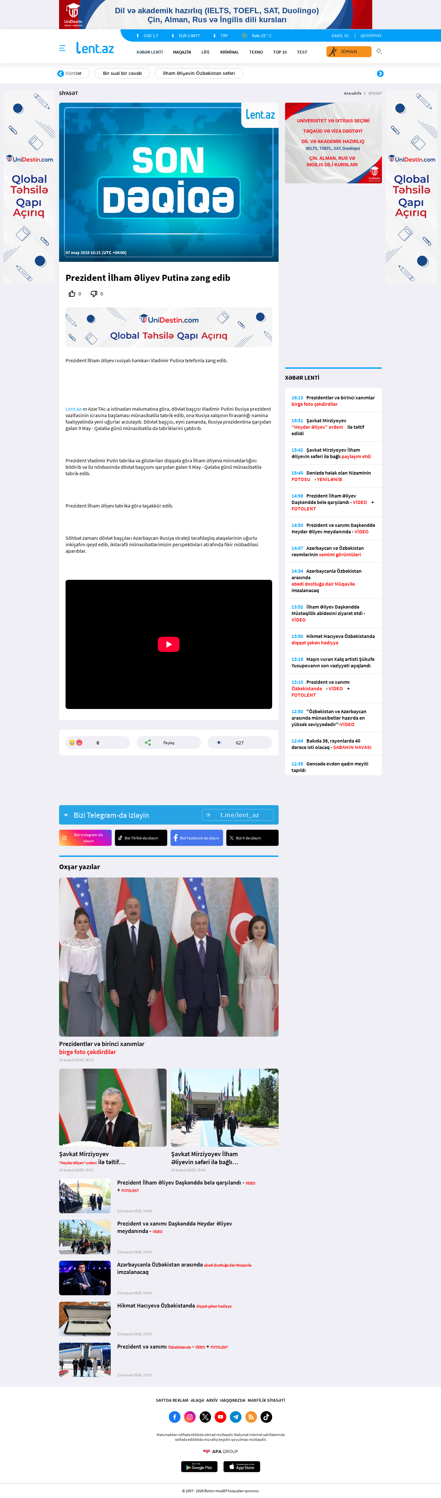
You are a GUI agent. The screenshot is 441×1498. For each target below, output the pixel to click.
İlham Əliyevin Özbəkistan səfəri (199, 73)
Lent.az (73, 408)
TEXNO (256, 52)
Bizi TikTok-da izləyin (141, 838)
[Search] (379, 50)
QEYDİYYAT (371, 35)
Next (380, 74)
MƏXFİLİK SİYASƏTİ (266, 1400)
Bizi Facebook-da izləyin (199, 838)
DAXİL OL (340, 35)
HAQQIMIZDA (232, 1400)
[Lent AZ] (95, 48)
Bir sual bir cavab (122, 73)
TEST (302, 52)
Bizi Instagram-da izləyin (88, 837)
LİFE (205, 52)
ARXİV (212, 1400)
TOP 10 (280, 52)
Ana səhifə (352, 93)
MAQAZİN (182, 52)
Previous (61, 74)
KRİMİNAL (229, 52)
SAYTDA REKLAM (172, 1400)
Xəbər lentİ (150, 52)
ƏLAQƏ (197, 1400)
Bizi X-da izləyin (248, 838)
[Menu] (62, 48)
